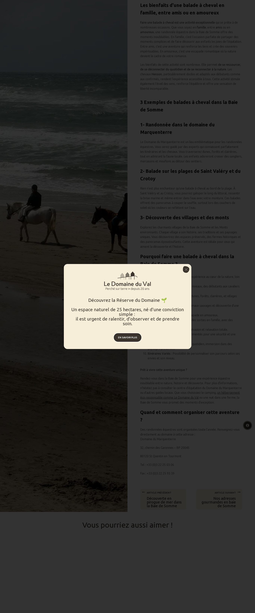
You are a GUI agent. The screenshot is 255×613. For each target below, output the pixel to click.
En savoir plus (127, 337)
